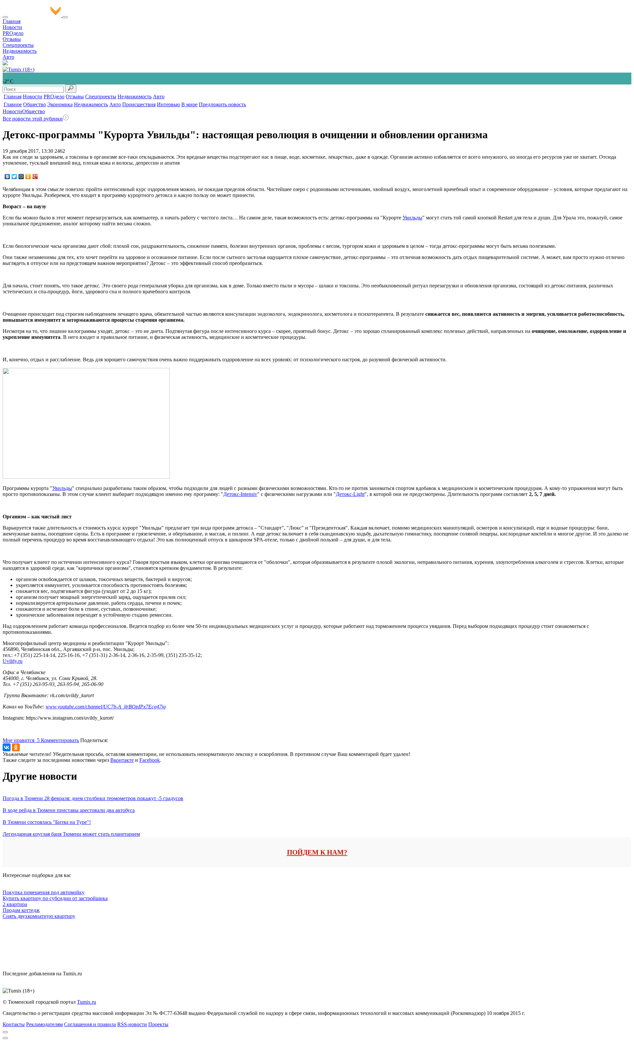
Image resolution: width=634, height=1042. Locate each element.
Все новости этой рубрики (33, 118)
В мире (189, 104)
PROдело (13, 33)
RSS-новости (132, 1024)
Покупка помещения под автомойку (44, 892)
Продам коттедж (21, 910)
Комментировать (60, 740)
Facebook (149, 760)
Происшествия (139, 104)
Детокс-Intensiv (240, 494)
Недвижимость (20, 51)
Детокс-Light (350, 494)
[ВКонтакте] (7, 176)
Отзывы (12, 39)
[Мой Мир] (21, 176)
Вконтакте (122, 760)
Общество (34, 104)
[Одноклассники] (28, 176)
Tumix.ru (86, 1002)
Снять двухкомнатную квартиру (39, 916)
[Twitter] (14, 176)
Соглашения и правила (90, 1024)
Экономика (60, 104)
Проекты (158, 1024)
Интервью (168, 104)
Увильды (412, 217)
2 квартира (15, 904)
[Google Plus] (35, 176)
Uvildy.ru (12, 661)
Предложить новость (222, 104)
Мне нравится (21, 740)
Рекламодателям (44, 1024)
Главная (11, 21)
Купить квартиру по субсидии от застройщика (55, 898)
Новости (12, 27)
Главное (13, 104)
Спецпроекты (18, 45)
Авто (8, 57)
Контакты (14, 1024)
